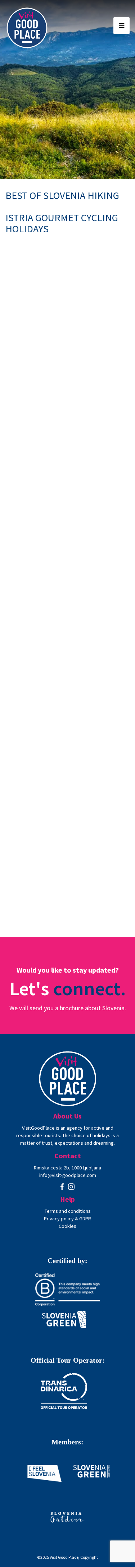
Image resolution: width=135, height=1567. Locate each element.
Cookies (67, 1226)
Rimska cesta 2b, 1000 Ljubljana (67, 1167)
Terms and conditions (68, 1211)
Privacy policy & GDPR (67, 1218)
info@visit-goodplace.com (67, 1175)
